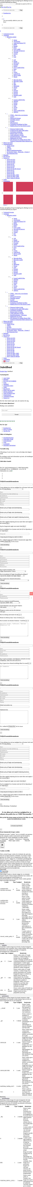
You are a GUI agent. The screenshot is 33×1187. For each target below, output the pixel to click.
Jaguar (15, 218)
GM (15, 238)
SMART (16, 280)
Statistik (11, 839)
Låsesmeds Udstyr (8, 385)
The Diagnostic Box (12, 332)
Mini (15, 263)
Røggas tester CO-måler (16, 312)
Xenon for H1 (10, 342)
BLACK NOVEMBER (9, 381)
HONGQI (16, 241)
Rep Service (6, 335)
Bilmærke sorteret (11, 215)
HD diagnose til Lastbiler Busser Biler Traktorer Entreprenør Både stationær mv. (21, 318)
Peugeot (16, 269)
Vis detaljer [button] (3, 840)
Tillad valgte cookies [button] (14, 840)
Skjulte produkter (8, 392)
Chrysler (16, 230)
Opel (15, 267)
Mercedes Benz (18, 258)
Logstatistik (6, 444)
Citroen (16, 232)
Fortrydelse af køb (8, 439)
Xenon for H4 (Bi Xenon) (14, 347)
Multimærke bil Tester (16, 316)
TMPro (9, 326)
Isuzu (15, 247)
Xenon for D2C (11, 339)
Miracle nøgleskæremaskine (14, 329)
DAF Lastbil (17, 227)
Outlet (5, 358)
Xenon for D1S (11, 338)
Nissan (15, 266)
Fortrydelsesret (7, 441)
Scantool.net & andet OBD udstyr (19, 309)
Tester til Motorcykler (9, 393)
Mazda (15, 255)
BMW (15, 223)
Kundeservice (7, 428)
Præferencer (18, 839)
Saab (15, 275)
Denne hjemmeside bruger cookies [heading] (10, 832)
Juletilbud (6, 384)
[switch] (0, 945)
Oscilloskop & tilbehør (16, 310)
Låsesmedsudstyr (8, 322)
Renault (16, 272)
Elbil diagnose (14, 301)
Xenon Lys (6, 336)
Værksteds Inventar (8, 212)
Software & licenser (15, 296)
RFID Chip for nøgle (9, 390)
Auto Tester (6, 378)
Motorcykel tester (8, 321)
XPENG (16, 290)
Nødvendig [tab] (3, 869)
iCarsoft (12, 299)
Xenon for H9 (10, 352)
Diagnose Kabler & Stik (16, 307)
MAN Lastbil (17, 253)
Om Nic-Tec (6, 431)
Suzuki (15, 283)
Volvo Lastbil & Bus (19, 289)
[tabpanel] (16, 908)
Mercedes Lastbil (18, 260)
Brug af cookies (7, 429)
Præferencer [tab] (3, 994)
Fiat (15, 234)
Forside (2, 371)
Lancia (15, 250)
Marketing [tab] (3, 1096)
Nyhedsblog (6, 359)
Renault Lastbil (18, 273)
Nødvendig (5, 839)
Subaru (15, 281)
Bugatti (15, 224)
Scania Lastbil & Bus (19, 278)
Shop (5, 371)
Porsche (16, 270)
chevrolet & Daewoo (19, 229)
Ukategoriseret (7, 395)
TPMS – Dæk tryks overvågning (19, 293)
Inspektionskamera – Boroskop (18, 315)
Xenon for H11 (11, 344)
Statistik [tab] (2, 943)
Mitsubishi (16, 264)
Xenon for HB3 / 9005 (13, 353)
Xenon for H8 (10, 350)
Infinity (15, 244)
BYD (15, 226)
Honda (15, 240)
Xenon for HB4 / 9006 (13, 355)
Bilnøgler (5, 333)
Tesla (15, 284)
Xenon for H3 (10, 345)
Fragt (4, 382)
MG (15, 261)
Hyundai (16, 243)
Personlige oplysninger (9, 445)
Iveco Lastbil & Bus (19, 246)
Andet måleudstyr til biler (17, 313)
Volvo (15, 287)
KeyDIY (9, 327)
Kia (14, 249)
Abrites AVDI (10, 324)
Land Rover (17, 252)
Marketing (26, 839)
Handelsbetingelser (8, 437)
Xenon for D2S (11, 341)
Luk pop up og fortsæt (16, 825)
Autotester (6, 214)
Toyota (15, 286)
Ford (15, 235)
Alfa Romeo (17, 220)
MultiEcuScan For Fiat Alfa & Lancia (20, 304)
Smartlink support (15, 298)
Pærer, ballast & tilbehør (13, 356)
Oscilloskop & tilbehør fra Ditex (18, 303)
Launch (12, 295)
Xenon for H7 (10, 349)
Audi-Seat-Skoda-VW (19, 221)
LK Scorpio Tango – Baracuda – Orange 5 (18, 330)
